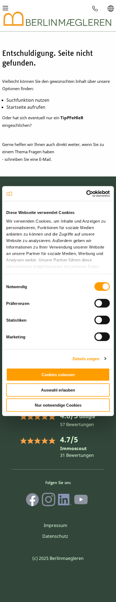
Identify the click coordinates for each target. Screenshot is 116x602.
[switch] (102, 303)
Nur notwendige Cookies (58, 405)
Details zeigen (86, 358)
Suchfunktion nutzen (27, 100)
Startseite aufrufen (25, 107)
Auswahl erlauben (58, 389)
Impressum (55, 525)
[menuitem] (95, 8)
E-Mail (45, 159)
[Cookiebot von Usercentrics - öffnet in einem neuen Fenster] (86, 193)
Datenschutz (55, 536)
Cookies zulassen (58, 374)
